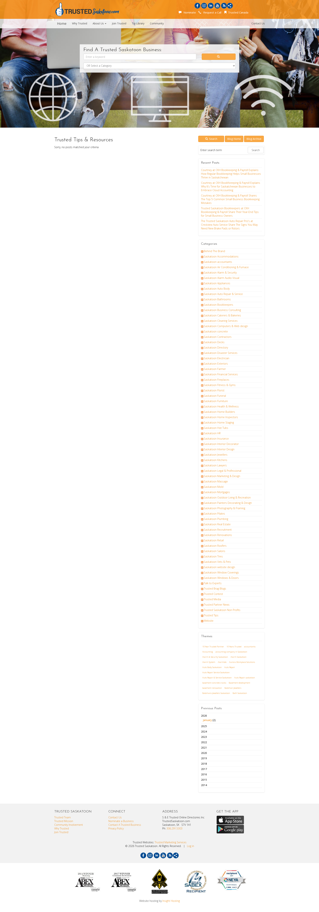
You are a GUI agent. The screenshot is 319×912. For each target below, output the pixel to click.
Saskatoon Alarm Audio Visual (221, 278)
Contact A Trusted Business (124, 824)
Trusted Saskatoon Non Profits (222, 610)
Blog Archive (253, 139)
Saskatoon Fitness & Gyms (220, 385)
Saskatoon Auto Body (217, 288)
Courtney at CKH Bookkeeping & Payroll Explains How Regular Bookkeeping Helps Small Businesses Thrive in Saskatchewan (231, 173)
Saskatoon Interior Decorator (221, 444)
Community (157, 23)
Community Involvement (68, 824)
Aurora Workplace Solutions (242, 662)
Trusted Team (62, 817)
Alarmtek (222, 662)
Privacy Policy (116, 828)
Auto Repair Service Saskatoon (216, 672)
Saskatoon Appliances (217, 283)
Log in (190, 846)
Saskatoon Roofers (215, 545)
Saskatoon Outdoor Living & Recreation (227, 497)
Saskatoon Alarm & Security (220, 272)
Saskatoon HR (212, 433)
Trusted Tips (211, 615)
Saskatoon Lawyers (215, 465)
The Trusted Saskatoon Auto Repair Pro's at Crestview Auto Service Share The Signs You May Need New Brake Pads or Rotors (229, 224)
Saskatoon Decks (214, 342)
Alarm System (208, 662)
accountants (249, 646)
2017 (204, 769)
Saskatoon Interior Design (219, 449)
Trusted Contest (213, 594)
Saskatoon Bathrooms (217, 299)
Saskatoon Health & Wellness (221, 406)
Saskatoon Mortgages (217, 492)
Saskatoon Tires (213, 556)
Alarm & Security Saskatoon (215, 656)
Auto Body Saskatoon (212, 667)
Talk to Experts (213, 583)
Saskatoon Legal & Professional (222, 470)
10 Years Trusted (234, 646)
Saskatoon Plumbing (216, 519)
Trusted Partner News (216, 604)
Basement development (239, 682)
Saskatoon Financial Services (221, 374)
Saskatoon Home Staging (219, 422)
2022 (204, 742)
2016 (204, 774)
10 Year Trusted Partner (213, 646)
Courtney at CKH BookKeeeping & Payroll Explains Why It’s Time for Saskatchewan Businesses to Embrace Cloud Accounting (230, 186)
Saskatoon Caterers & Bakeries (222, 315)
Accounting (207, 651)
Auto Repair (229, 667)
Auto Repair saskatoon (244, 677)
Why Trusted (79, 23)
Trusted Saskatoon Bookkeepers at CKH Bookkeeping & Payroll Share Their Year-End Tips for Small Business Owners (230, 211)
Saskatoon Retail (214, 540)
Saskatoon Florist (214, 390)
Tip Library (138, 23)
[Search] (219, 57)
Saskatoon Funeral (215, 395)
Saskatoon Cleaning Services (221, 320)
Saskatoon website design (219, 567)
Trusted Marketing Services (170, 842)
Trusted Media (212, 599)
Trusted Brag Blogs (215, 588)
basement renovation (212, 687)
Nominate (189, 12)
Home (61, 23)
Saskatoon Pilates (214, 513)
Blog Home (234, 139)
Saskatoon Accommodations (221, 256)
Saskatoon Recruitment (218, 529)
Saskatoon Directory (216, 347)
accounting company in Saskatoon (231, 651)
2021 (204, 747)
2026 (208, 718)
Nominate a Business (121, 821)
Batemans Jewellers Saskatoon (216, 693)
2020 (204, 753)
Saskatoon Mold (213, 487)
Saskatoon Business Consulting (222, 310)
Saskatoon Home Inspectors (221, 417)
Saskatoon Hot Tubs (216, 428)
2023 (204, 737)
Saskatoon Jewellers (215, 454)
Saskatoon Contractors (217, 337)
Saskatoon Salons (214, 551)
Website (208, 620)
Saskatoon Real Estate (217, 524)
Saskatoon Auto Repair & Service (223, 294)
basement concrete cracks (214, 682)
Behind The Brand (214, 251)
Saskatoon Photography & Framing (224, 508)
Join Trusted (119, 23)
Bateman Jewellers (232, 687)
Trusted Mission (63, 821)
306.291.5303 (174, 828)
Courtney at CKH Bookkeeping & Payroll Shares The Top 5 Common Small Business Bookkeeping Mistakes (230, 199)
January (207, 720)
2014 (204, 785)
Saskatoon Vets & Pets (217, 561)
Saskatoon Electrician (216, 358)
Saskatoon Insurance (216, 438)
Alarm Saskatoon (238, 656)
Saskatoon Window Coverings (221, 572)
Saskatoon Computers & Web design (226, 326)
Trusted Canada (237, 12)
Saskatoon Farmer (215, 369)
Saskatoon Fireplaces (216, 379)
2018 (204, 763)
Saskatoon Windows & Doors (221, 578)
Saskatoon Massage (216, 481)
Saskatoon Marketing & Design (222, 476)
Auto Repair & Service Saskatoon (217, 677)
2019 (204, 758)
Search (212, 139)
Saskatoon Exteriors (216, 363)
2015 (204, 779)
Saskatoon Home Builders (219, 412)
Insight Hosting (171, 901)
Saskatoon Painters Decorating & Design (228, 503)
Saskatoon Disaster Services (220, 353)
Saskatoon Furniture (216, 401)
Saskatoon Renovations (218, 535)
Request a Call (211, 12)
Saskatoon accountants (218, 262)
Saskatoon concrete (216, 331)
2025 (204, 726)
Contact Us (258, 23)
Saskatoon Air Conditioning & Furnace (226, 267)
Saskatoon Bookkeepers (218, 304)
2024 (204, 731)
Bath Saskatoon (240, 693)
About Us (98, 23)
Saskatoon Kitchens (215, 460)
